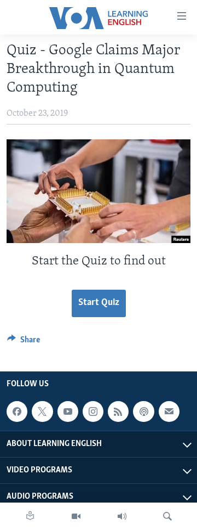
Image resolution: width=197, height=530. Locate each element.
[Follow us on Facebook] (17, 411)
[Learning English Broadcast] (122, 516)
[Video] (76, 516)
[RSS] (118, 411)
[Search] (167, 516)
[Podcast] (143, 411)
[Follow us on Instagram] (93, 411)
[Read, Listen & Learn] (30, 516)
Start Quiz (98, 303)
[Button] (23, 342)
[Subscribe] (169, 411)
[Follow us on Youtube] (67, 411)
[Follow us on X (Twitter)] (42, 411)
